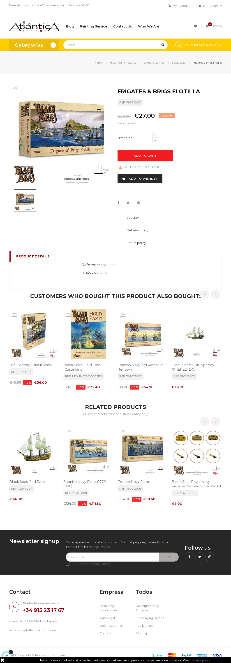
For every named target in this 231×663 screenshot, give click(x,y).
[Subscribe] (169, 557)
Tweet (128, 202)
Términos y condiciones (108, 608)
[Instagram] (210, 557)
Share (118, 202)
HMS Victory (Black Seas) (30, 365)
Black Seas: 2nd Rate (27, 481)
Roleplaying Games (150, 618)
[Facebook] (189, 557)
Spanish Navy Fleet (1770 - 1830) (85, 483)
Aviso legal (107, 618)
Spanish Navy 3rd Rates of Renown (140, 367)
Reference (91, 265)
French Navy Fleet (133, 481)
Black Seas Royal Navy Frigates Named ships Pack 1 (196, 483)
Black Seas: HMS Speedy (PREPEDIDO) (193, 367)
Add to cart (145, 155)
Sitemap (142, 633)
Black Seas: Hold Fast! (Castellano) (82, 367)
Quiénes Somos (110, 625)
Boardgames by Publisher (147, 608)
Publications (144, 625)
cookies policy (200, 660)
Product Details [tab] (33, 256)
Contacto (106, 633)
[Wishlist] (196, 26)
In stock (89, 272)
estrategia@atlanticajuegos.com (33, 630)
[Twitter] (199, 557)
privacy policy (101, 564)
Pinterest (138, 202)
